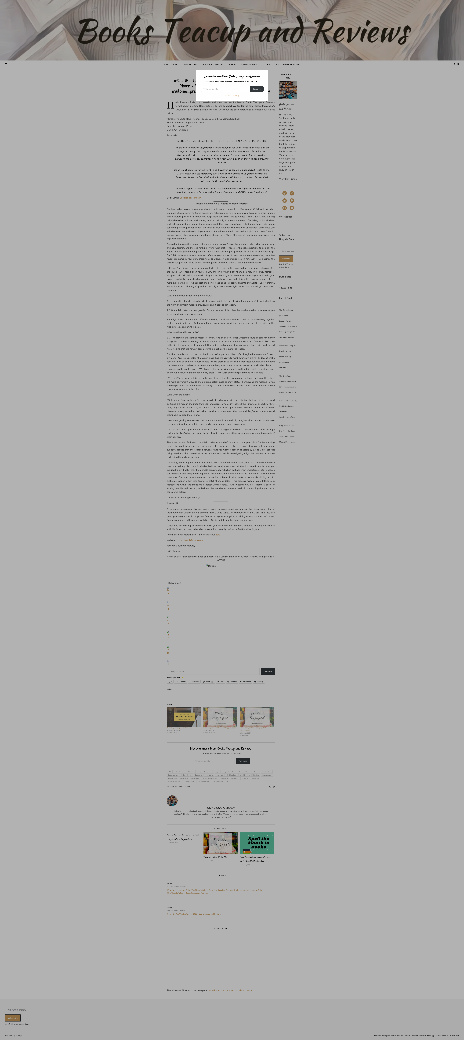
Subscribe (257, 89)
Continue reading (232, 96)
